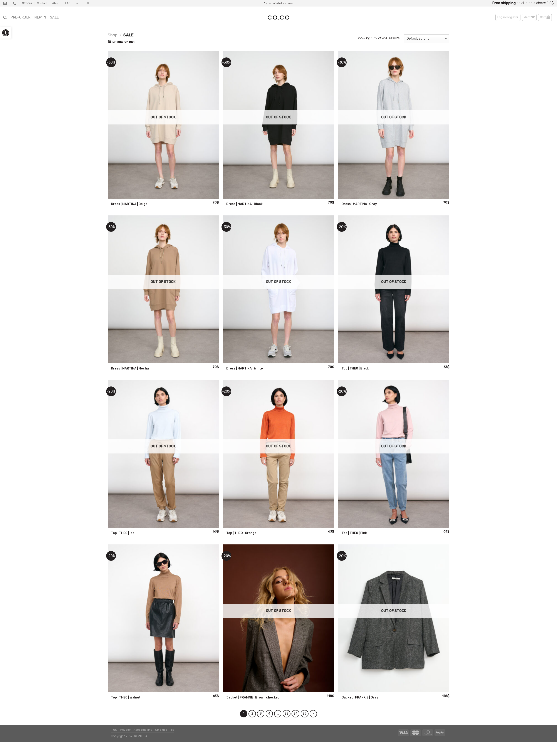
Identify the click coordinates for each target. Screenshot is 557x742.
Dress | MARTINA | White (244, 368)
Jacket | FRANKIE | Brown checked (253, 697)
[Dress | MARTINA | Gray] (393, 125)
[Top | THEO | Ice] (163, 454)
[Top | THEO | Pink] (393, 454)
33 (287, 713)
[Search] (5, 17)
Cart (543, 17)
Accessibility (143, 729)
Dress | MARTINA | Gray (359, 204)
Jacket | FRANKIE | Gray (360, 697)
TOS (114, 729)
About (56, 3)
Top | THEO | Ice (122, 533)
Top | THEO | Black (355, 368)
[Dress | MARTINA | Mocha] (163, 289)
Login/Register (507, 17)
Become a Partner (538, 3)
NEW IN (40, 17)
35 (305, 713)
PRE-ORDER (20, 17)
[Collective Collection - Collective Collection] (278, 17)
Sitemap (161, 729)
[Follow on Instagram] (87, 3)
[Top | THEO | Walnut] (163, 618)
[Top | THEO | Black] (393, 289)
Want (527, 17)
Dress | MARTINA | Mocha (130, 368)
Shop (112, 35)
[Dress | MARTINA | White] (278, 289)
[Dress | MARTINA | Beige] (163, 125)
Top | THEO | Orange (241, 533)
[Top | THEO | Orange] (278, 454)
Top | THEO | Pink (354, 533)
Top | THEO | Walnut (126, 697)
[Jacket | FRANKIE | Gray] (393, 618)
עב (77, 3)
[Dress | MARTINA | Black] (278, 125)
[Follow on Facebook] (83, 3)
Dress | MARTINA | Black (244, 204)
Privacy (125, 729)
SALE (54, 17)
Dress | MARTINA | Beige (129, 204)
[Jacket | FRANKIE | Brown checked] (278, 618)
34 (295, 713)
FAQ (67, 3)
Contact (42, 3)
